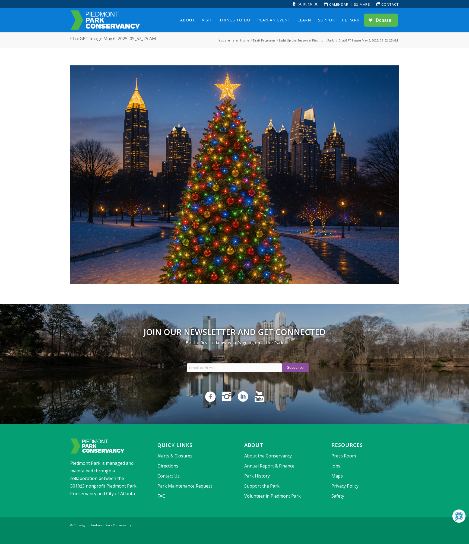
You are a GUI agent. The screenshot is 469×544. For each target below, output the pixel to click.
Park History (257, 476)
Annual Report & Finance (269, 466)
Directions (167, 466)
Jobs (335, 466)
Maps (364, 4)
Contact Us (168, 476)
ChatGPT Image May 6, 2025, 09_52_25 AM (113, 39)
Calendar (338, 4)
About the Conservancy (268, 456)
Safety (337, 496)
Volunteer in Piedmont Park (272, 496)
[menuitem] (305, 4)
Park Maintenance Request (184, 486)
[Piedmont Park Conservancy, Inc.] (105, 20)
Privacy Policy (345, 486)
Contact (389, 4)
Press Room (343, 456)
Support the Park (262, 486)
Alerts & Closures (174, 456)
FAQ (161, 496)
